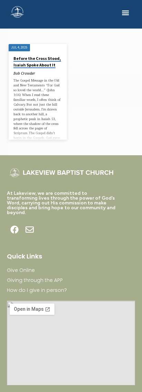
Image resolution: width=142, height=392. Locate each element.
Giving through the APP (35, 280)
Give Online (21, 270)
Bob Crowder (24, 73)
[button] (125, 12)
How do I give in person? (37, 290)
